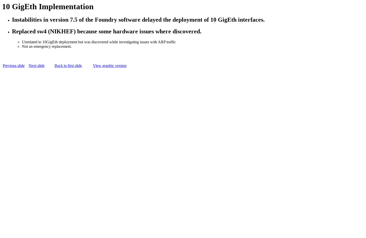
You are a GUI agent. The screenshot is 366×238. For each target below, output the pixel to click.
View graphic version (109, 65)
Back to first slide (68, 65)
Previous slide (14, 65)
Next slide (37, 65)
